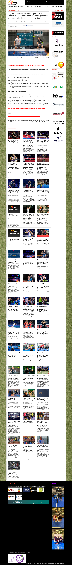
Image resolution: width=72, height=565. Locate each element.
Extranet (26, 563)
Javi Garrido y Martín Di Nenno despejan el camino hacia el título (13, 141)
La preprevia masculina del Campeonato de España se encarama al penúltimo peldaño (43, 354)
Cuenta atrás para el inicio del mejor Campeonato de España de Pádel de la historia (13, 400)
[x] (26, 1)
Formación (40, 6)
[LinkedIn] (30, 1)
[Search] (63, 6)
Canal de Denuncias (31, 563)
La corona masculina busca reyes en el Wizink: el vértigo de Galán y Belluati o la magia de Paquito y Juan (14, 309)
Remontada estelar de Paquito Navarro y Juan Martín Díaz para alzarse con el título (28, 285)
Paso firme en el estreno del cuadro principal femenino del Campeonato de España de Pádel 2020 (43, 332)
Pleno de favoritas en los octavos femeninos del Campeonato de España (28, 331)
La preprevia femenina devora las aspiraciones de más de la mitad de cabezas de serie (28, 354)
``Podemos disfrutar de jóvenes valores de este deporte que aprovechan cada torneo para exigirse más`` (43, 448)
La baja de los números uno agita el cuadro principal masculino (13, 377)
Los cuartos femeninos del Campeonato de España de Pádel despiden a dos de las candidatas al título (42, 309)
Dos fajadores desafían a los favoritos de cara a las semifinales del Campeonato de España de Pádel (28, 166)
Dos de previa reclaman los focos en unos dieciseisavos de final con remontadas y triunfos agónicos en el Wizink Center (28, 192)
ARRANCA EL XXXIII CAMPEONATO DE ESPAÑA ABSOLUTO (13, 472)
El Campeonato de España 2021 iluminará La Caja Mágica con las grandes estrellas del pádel (43, 261)
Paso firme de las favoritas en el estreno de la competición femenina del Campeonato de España (43, 166)
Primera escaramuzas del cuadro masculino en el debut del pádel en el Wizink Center (14, 354)
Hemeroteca (47, 6)
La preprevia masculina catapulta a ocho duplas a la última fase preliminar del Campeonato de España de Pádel (28, 217)
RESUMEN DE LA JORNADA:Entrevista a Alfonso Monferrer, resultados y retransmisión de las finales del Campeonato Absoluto (28, 449)
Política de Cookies (45, 563)
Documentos (33, 6)
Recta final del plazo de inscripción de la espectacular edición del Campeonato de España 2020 (43, 401)
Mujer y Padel (54, 6)
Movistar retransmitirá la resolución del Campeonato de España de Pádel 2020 (29, 400)
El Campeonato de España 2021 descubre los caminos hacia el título (29, 239)
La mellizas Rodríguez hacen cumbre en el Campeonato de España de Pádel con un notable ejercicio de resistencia (28, 143)
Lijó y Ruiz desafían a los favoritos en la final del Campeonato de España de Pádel (43, 142)
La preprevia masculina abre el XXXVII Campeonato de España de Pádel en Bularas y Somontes (43, 217)
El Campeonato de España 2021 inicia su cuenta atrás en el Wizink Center (43, 239)
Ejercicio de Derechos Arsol (56, 563)
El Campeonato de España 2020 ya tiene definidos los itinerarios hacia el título (29, 377)
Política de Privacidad (38, 563)
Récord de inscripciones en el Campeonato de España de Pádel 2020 (43, 377)
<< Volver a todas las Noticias (13, 10)
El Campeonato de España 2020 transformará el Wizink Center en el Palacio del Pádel (14, 423)
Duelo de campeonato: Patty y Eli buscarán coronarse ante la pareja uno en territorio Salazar (28, 308)
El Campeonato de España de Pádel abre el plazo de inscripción (14, 261)
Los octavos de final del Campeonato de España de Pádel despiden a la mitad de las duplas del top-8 (13, 191)
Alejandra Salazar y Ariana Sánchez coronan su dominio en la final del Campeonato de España (43, 285)
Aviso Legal (50, 563)
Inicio (10, 6)
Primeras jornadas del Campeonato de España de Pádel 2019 (28, 423)
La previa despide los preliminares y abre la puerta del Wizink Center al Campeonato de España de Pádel (43, 191)
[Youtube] (27, 1)
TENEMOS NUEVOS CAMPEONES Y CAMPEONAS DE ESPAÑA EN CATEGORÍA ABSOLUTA (14, 448)
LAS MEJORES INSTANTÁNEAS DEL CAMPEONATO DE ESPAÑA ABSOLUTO (42, 423)
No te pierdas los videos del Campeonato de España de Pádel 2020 (13, 285)
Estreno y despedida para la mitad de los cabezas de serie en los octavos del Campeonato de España (14, 331)
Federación (14, 6)
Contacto (61, 6)
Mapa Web (62, 563)
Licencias (27, 6)
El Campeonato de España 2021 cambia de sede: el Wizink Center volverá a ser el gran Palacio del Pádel (29, 262)
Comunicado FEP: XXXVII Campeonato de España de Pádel (13, 216)
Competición (21, 6)
